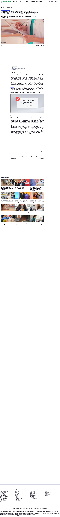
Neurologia (16, 495)
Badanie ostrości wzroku (5, 10)
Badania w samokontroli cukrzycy (4, 496)
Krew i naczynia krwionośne (33, 498)
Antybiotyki (46, 491)
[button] (52, 1)
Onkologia (16, 497)
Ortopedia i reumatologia (18, 498)
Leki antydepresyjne (47, 490)
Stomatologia (17, 499)
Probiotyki (46, 493)
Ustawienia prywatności (43, 508)
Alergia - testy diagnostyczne (4, 491)
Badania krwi (2, 499)
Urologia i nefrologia (17, 500)
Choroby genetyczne (32, 491)
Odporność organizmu (33, 495)
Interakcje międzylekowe (48, 492)
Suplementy (46, 495)
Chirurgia (16, 490)
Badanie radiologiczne (3, 500)
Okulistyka (16, 496)
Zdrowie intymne (32, 497)
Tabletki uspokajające (48, 494)
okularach (12, 87)
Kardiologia (16, 494)
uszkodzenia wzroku (4, 17)
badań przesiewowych (30, 13)
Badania (1, 489)
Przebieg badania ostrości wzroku (18, 67)
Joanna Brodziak (6, 45)
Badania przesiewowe (3, 495)
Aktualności (15, 1)
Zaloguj (56, 1)
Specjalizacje (17, 489)
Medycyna (32, 1)
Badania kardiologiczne (3, 490)
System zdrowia (39, 1)
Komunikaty (21, 1)
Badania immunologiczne (3, 498)
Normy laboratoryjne (3, 492)
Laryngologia (17, 493)
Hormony (31, 494)
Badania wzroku (2, 501)
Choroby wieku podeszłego (33, 493)
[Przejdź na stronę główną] (1, 2)
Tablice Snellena (15, 69)
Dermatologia (17, 491)
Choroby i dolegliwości (33, 489)
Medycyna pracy (2, 493)
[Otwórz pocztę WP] (49, 1)
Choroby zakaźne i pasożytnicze (34, 490)
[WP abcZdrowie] (8, 1)
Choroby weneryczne (32, 492)
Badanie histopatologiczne (3, 497)
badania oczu (14, 74)
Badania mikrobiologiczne (3, 494)
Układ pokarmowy (32, 496)
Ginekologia (16, 492)
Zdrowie (27, 1)
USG (0, 502)
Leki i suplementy (47, 489)
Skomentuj (38, 45)
